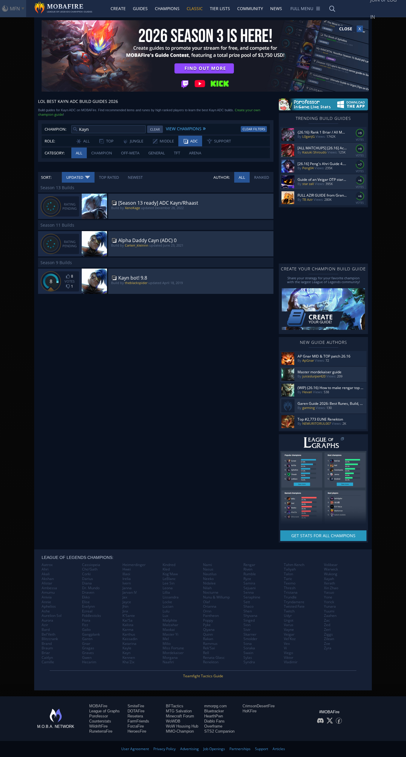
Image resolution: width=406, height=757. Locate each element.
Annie (46, 602)
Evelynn (88, 606)
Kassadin (129, 639)
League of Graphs (104, 711)
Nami (207, 564)
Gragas (88, 648)
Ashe (46, 611)
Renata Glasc (214, 657)
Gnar (86, 643)
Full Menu (301, 8)
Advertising (189, 748)
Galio (86, 629)
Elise (86, 602)
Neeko (208, 578)
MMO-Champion (180, 731)
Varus (288, 625)
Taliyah (290, 569)
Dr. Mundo (91, 588)
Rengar (249, 564)
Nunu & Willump (216, 597)
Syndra (249, 662)
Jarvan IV (129, 592)
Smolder (250, 639)
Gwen (87, 657)
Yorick (329, 602)
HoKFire (249, 711)
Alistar (47, 583)
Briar (46, 653)
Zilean (329, 639)
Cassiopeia (91, 564)
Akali (46, 574)
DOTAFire (136, 711)
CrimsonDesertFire (259, 706)
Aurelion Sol (52, 615)
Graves (88, 653)
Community (250, 8)
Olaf (206, 602)
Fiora (86, 620)
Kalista (127, 625)
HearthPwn (213, 716)
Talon (288, 574)
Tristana (291, 592)
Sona (247, 643)
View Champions (186, 128)
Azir (45, 625)
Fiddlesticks (91, 615)
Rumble (249, 574)
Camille (48, 662)
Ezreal (87, 611)
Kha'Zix (128, 662)
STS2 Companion (219, 731)
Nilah (207, 588)
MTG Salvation (179, 711)
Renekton (210, 662)
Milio (167, 643)
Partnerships (240, 748)
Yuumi (329, 611)
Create (118, 8)
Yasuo (329, 592)
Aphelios (49, 606)
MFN (15, 8)
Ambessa (49, 588)
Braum (47, 648)
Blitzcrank (50, 639)
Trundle (290, 597)
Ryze (247, 578)
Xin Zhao (331, 588)
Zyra (327, 648)
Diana (87, 583)
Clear (155, 129)
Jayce (126, 602)
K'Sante (128, 615)
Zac (327, 620)
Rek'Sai (209, 648)
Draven (88, 592)
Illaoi (126, 574)
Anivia (47, 597)
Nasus (208, 569)
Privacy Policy (164, 748)
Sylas (247, 657)
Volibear (331, 564)
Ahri (45, 569)
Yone (328, 597)
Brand (47, 643)
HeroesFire (137, 731)
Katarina (129, 643)
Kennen (128, 657)
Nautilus (210, 574)
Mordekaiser (173, 653)
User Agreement (135, 748)
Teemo (289, 583)
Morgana (170, 657)
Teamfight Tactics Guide (203, 675)
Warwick (331, 569)
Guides (140, 8)
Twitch (289, 611)
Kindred (169, 564)
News (276, 8)
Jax (124, 597)
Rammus (210, 643)
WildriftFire (98, 726)
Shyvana (250, 615)
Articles (279, 748)
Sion (247, 625)
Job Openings (214, 748)
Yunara (330, 606)
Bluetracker (214, 711)
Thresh (289, 588)
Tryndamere (294, 602)
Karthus (128, 634)
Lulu (166, 611)
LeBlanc (169, 578)
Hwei (126, 569)
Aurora (47, 620)
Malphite (170, 620)
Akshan (48, 578)
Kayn (126, 653)
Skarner (249, 634)
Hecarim (89, 662)
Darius (87, 578)
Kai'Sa (127, 620)
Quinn (208, 634)
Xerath (329, 583)
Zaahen (330, 615)
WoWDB (173, 721)
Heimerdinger (134, 564)
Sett (246, 602)
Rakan (208, 639)
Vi (285, 648)
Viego (288, 653)
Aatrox (47, 564)
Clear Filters (254, 129)
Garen (87, 639)
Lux (165, 615)
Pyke (207, 625)
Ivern (126, 583)
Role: (50, 141)
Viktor (288, 657)
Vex (287, 643)
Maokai (169, 629)
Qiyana (209, 629)
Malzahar (170, 625)
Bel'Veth (48, 634)
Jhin (125, 606)
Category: (54, 153)
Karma (127, 629)
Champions (167, 8)
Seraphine (251, 597)
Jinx (125, 611)
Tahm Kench (294, 564)
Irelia (126, 578)
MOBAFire (98, 706)
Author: (221, 177)
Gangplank (91, 634)
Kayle (126, 648)
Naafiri (168, 662)
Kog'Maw (170, 574)
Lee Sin (168, 583)
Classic (195, 8)
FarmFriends (138, 721)
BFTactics (174, 706)
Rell (206, 653)
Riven (247, 569)
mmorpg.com (215, 706)
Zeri (327, 629)
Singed (249, 620)
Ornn (207, 611)
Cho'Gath (89, 569)
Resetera (135, 716)
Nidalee (209, 583)
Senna (248, 592)
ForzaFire (136, 726)
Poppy (208, 620)
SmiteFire (136, 706)
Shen (247, 611)
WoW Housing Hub (182, 726)
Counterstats (100, 721)
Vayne (289, 629)
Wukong (330, 574)
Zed (327, 625)
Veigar (289, 634)
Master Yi (170, 634)
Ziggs (328, 634)
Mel (166, 639)
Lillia (166, 592)
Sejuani (249, 588)
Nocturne (210, 592)
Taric (288, 578)
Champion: (55, 129)
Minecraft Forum (180, 716)
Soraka (249, 648)
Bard (46, 629)
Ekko (86, 597)
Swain (248, 653)
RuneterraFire (100, 731)
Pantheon (211, 615)
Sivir (247, 629)
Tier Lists (220, 8)
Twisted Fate (294, 606)
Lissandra (171, 597)
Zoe (327, 643)
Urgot (288, 620)
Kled (166, 569)
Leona (168, 588)
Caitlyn (47, 657)
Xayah (329, 578)
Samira (249, 583)
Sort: (46, 177)
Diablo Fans (214, 721)
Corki (86, 574)
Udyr (288, 615)
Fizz (85, 625)
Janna (127, 588)
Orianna (209, 606)
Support (261, 748)
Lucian (168, 606)
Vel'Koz (290, 639)
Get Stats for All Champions (323, 535)
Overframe (213, 726)
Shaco (248, 606)
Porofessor (98, 716)
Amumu (48, 592)
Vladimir (291, 662)
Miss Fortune (173, 648)
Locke (167, 602)
